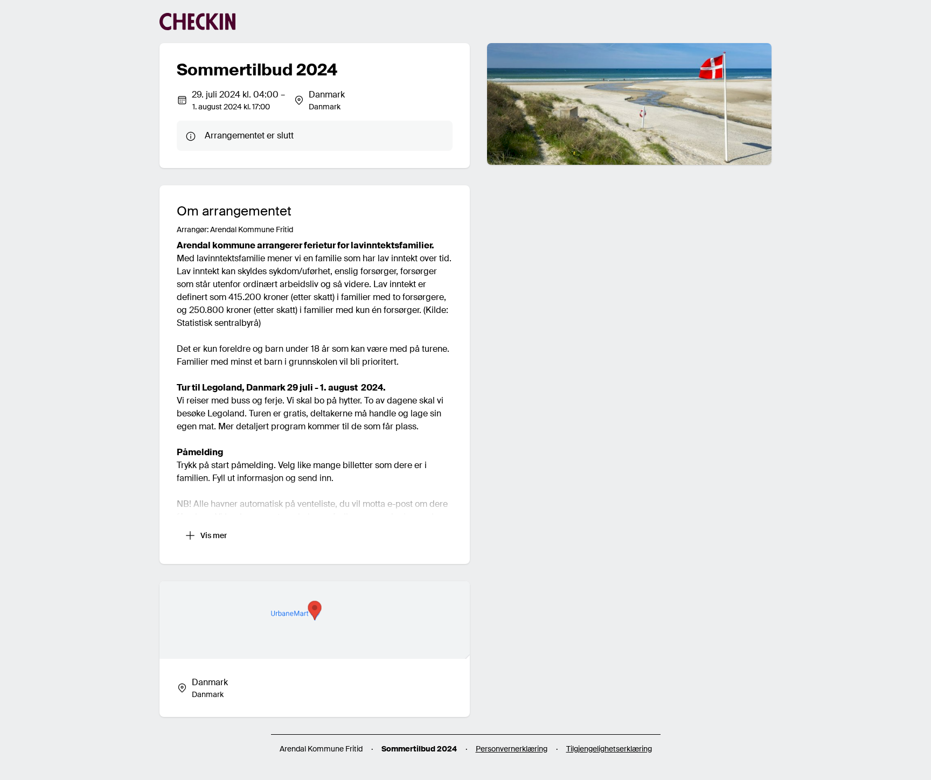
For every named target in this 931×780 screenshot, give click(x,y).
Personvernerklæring (511, 749)
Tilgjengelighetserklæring (609, 749)
